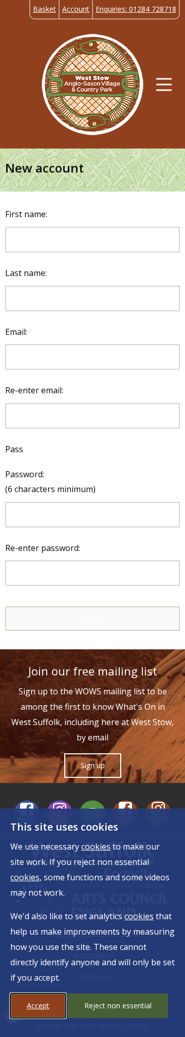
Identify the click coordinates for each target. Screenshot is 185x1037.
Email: (16, 331)
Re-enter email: (34, 390)
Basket (44, 9)
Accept (38, 1005)
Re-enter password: (42, 548)
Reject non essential (118, 1005)
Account (75, 9)
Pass (14, 449)
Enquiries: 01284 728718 (136, 9)
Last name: (26, 273)
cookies (95, 846)
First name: (26, 214)
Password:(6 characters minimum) (50, 482)
